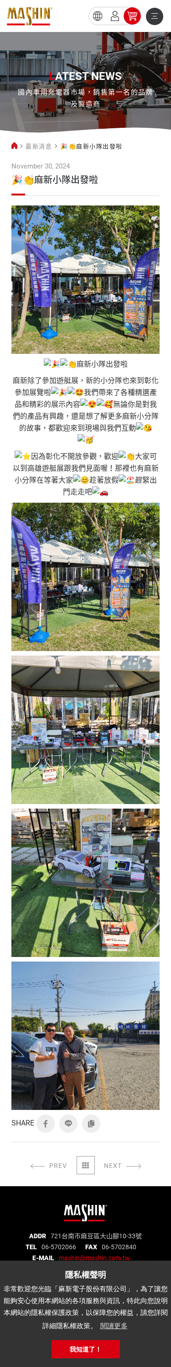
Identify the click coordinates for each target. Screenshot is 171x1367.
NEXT (113, 1165)
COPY (91, 1124)
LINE (68, 1124)
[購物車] (132, 16)
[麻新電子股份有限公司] (85, 1210)
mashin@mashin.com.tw (94, 1258)
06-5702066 (58, 1247)
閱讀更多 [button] (114, 1326)
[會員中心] (115, 16)
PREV (58, 1165)
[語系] (97, 16)
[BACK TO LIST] (86, 1165)
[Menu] (154, 16)
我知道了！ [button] (86, 1349)
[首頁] (14, 146)
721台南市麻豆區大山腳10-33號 (96, 1236)
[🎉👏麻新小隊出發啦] (29, 16)
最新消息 (39, 146)
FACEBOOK (45, 1124)
